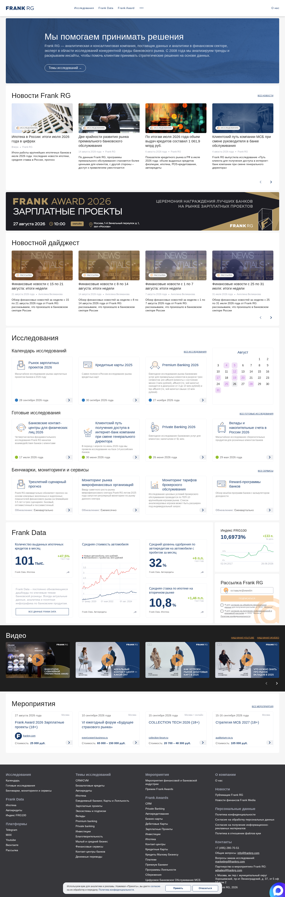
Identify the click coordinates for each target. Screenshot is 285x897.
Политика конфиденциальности (235, 616)
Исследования (84, 8)
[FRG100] (247, 547)
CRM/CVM (82, 780)
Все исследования (195, 352)
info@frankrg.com (248, 852)
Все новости (265, 95)
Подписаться (247, 598)
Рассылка (12, 850)
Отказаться (205, 888)
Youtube (11, 839)
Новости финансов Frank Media (235, 800)
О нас (275, 8)
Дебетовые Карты (156, 823)
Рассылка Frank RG (242, 582)
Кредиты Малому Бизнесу (161, 854)
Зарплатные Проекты (159, 829)
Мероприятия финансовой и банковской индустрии (171, 782)
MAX (9, 834)
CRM (148, 803)
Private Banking (155, 808)
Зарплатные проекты (89, 805)
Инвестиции (83, 831)
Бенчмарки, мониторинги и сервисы (50, 469)
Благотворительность (89, 836)
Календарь (13, 780)
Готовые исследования (36, 412)
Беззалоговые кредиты (90, 785)
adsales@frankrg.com (228, 870)
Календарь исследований (39, 350)
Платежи (150, 859)
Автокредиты (14, 810)
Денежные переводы (89, 856)
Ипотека (11, 805)
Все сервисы (265, 471)
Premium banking (86, 821)
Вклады (80, 816)
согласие (155, 886)
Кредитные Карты (156, 849)
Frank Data (105, 8)
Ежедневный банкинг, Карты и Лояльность (102, 800)
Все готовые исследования (256, 414)
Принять (178, 888)
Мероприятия (33, 704)
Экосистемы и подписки (91, 811)
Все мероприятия (262, 706)
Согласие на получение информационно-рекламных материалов (242, 826)
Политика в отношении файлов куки (238, 833)
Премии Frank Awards (159, 789)
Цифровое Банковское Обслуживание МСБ (172, 879)
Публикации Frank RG (229, 794)
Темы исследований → (65, 68)
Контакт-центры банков (90, 851)
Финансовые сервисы (89, 846)
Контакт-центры (155, 844)
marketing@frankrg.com (230, 861)
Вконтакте (12, 844)
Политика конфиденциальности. (117, 889)
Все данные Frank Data (42, 611)
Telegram (11, 829)
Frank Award (126, 8)
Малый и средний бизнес (92, 841)
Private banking (85, 826)
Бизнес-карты (154, 818)
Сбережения (153, 874)
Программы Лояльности (160, 869)
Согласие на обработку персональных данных (244, 819)
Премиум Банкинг (156, 864)
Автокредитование (157, 813)
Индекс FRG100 (16, 815)
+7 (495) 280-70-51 (227, 847)
